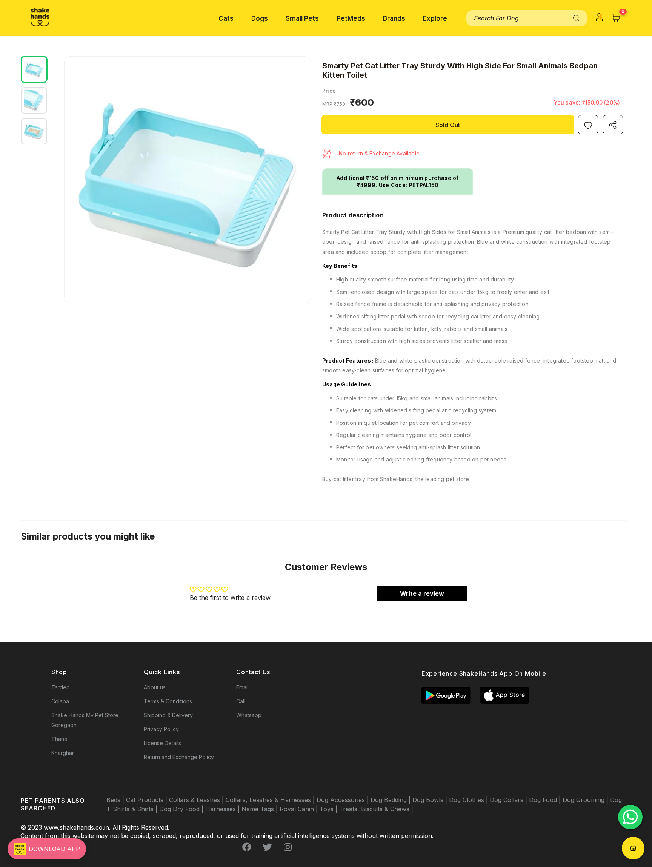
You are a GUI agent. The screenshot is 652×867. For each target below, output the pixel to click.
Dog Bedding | (391, 800)
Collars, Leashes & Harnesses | (271, 800)
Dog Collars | (509, 800)
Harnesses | (223, 809)
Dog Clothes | (469, 800)
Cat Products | (147, 800)
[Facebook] (247, 847)
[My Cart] (615, 17)
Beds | (116, 800)
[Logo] (40, 17)
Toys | (329, 809)
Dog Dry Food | (182, 809)
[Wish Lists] (588, 124)
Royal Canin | (300, 809)
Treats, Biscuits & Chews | (376, 809)
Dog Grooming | (586, 800)
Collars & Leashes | (197, 800)
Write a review (422, 593)
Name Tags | (260, 809)
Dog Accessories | (344, 800)
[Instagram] (287, 847)
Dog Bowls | (430, 800)
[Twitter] (267, 847)
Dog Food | (546, 800)
